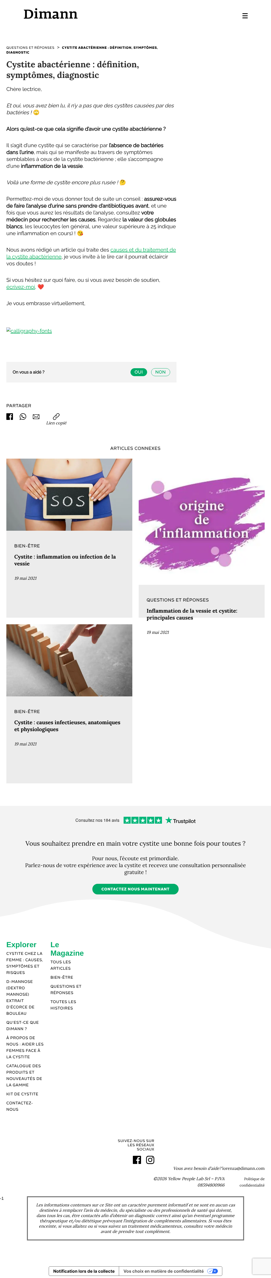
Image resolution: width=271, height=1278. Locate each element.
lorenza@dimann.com (243, 1168)
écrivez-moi (20, 287)
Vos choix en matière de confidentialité (163, 1271)
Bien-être (62, 978)
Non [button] (160, 372)
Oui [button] (139, 372)
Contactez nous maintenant (135, 889)
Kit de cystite (22, 1094)
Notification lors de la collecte (84, 1271)
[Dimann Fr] (79, 13)
